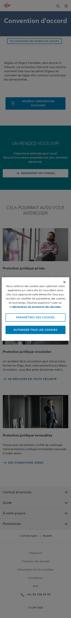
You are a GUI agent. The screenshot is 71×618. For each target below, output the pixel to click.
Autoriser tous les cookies (35, 330)
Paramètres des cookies (35, 317)
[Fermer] (64, 282)
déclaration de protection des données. (37, 307)
